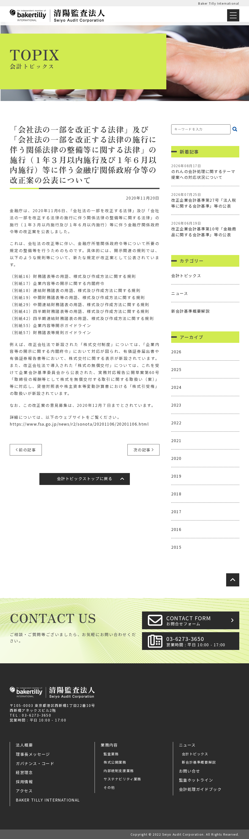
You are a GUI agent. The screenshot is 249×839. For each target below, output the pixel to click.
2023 (176, 405)
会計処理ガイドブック (200, 789)
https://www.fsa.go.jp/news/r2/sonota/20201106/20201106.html (79, 424)
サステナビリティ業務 (122, 778)
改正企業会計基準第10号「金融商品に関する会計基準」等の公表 (203, 229)
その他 (109, 787)
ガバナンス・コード (35, 763)
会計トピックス (186, 275)
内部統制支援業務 (119, 770)
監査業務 (111, 753)
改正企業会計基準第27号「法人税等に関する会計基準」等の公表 (203, 200)
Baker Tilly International (218, 3)
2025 (176, 369)
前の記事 (27, 450)
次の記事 (142, 450)
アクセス (24, 790)
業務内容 (109, 745)
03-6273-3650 (195, 641)
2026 (176, 352)
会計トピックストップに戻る (85, 478)
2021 (176, 440)
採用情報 (24, 781)
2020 (176, 458)
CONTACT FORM (188, 620)
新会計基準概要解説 (190, 311)
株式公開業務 (115, 762)
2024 (176, 387)
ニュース (179, 293)
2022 (176, 423)
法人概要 (24, 745)
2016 (176, 529)
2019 (176, 476)
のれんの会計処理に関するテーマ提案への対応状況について (203, 171)
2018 (176, 494)
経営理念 (24, 772)
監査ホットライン (196, 780)
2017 (176, 511)
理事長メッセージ (33, 754)
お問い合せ (189, 771)
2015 (176, 547)
